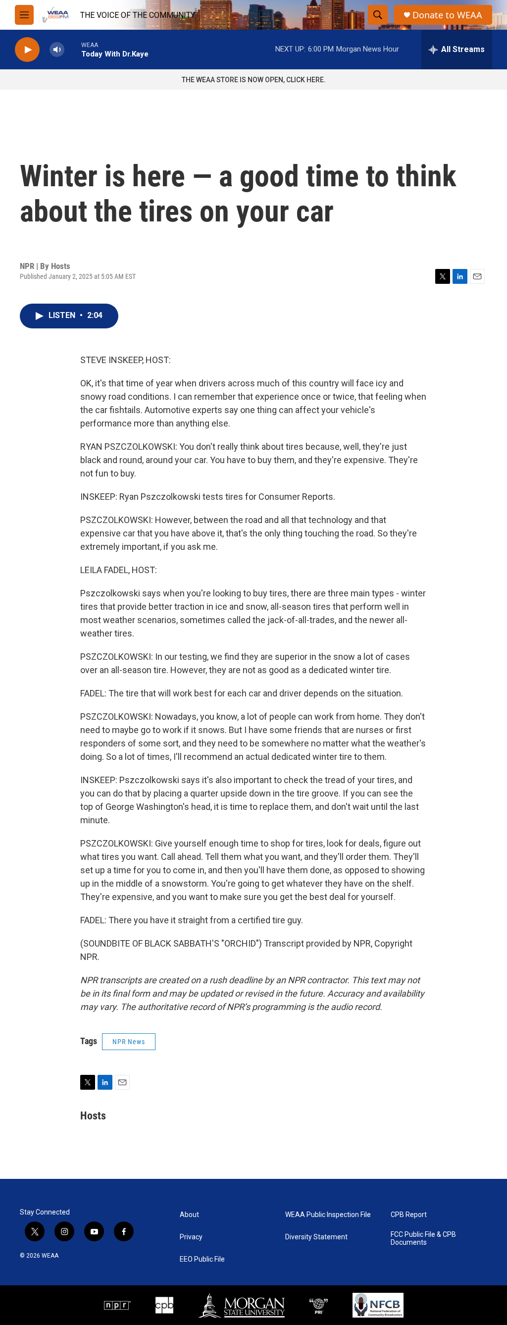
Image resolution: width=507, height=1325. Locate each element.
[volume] (57, 50)
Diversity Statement (316, 1237)
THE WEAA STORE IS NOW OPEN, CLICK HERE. (254, 80)
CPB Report (409, 1215)
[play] (27, 49)
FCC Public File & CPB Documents (423, 1238)
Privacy (191, 1237)
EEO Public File (202, 1259)
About (189, 1215)
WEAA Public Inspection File (328, 1215)
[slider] (72, 49)
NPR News (128, 1042)
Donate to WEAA (447, 15)
